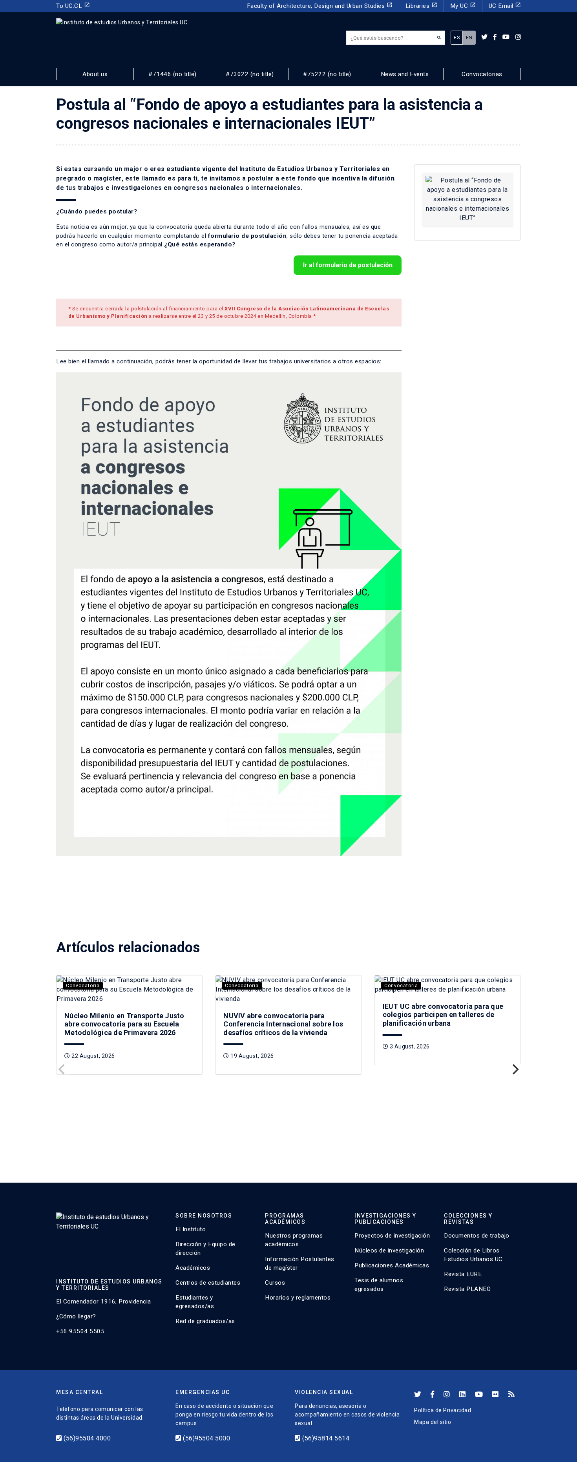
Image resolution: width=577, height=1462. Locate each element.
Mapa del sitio (432, 1422)
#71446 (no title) (172, 74)
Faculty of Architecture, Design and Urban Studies (320, 5)
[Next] (514, 1069)
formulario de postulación (247, 235)
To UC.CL (73, 5)
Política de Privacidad (442, 1410)
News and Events (405, 74)
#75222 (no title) (327, 74)
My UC (463, 5)
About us (95, 74)
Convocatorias (482, 74)
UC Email (505, 5)
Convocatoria (83, 985)
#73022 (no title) (250, 74)
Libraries (421, 5)
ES (457, 37)
